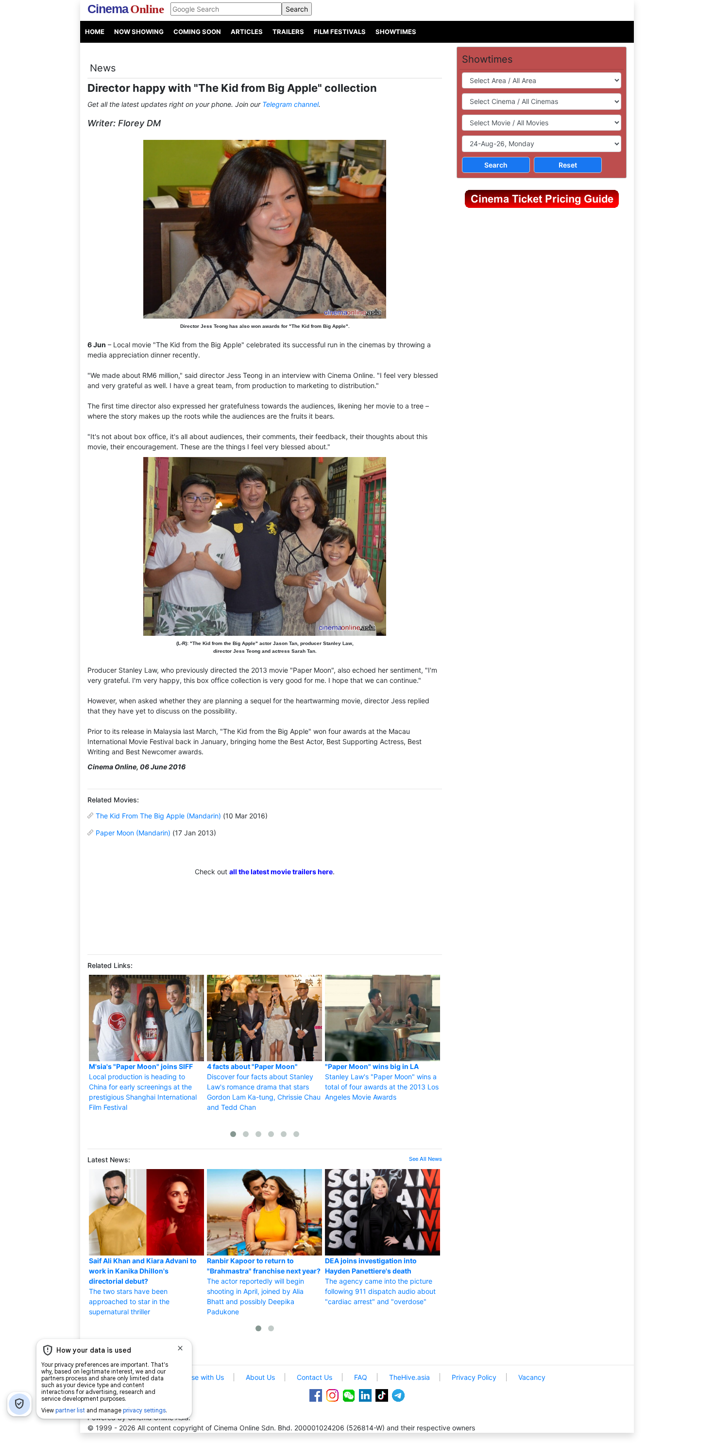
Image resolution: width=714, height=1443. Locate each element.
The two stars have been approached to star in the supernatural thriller (143, 1286)
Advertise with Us (196, 1377)
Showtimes (395, 31)
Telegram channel (290, 104)
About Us (260, 1377)
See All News (425, 1158)
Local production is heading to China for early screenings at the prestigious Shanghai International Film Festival (143, 1086)
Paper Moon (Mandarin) (133, 833)
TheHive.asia (409, 1377)
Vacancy (531, 1377)
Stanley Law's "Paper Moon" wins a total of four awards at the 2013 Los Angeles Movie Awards (382, 1081)
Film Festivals (340, 31)
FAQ (360, 1377)
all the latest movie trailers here (281, 871)
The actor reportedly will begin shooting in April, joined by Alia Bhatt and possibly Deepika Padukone (264, 1286)
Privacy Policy (474, 1377)
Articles (247, 31)
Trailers (288, 31)
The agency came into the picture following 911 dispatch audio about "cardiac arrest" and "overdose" (380, 1281)
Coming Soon (197, 31)
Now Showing (139, 31)
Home (94, 31)
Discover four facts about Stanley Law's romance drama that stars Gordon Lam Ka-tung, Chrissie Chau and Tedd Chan (264, 1086)
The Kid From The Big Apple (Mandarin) (158, 816)
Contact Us (314, 1377)
